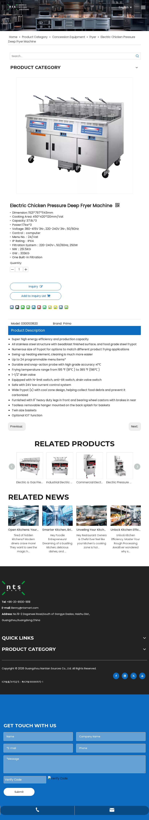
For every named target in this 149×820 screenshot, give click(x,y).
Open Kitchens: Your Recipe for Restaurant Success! (23, 530)
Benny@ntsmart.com (25, 608)
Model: (15, 323)
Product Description (28, 330)
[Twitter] (133, 676)
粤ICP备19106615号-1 (32, 681)
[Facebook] (116, 676)
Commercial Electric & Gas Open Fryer (89, 482)
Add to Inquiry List (33, 296)
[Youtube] (142, 676)
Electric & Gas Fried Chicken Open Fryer (29, 482)
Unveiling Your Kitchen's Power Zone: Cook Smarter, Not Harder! (91, 530)
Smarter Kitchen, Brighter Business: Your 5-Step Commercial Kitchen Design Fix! (57, 530)
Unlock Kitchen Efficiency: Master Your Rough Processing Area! (125, 530)
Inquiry (33, 286)
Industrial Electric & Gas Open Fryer (59, 482)
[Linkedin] (125, 676)
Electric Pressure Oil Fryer (119, 482)
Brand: (57, 323)
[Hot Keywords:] (137, 56)
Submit (19, 792)
